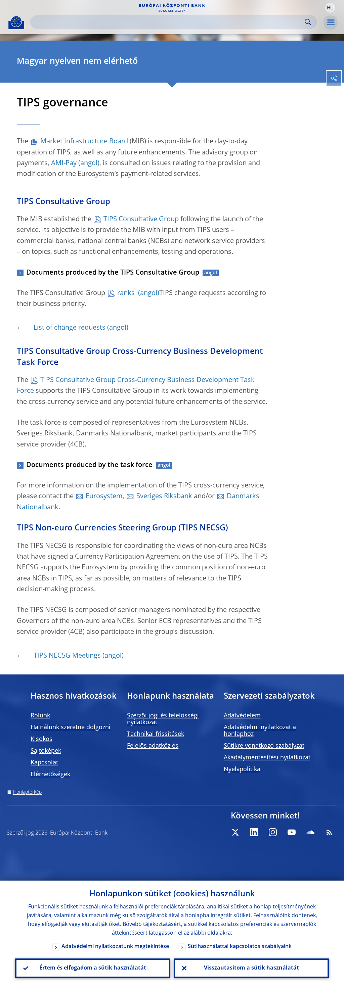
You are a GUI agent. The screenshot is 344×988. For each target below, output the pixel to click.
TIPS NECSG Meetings (67, 656)
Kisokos (41, 739)
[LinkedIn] (254, 832)
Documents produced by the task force (89, 465)
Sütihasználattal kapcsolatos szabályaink (240, 946)
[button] (330, 8)
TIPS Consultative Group (141, 219)
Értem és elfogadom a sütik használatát (92, 968)
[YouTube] (292, 832)
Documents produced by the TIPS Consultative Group (112, 273)
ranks (126, 293)
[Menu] (331, 22)
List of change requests (69, 328)
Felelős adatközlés (152, 746)
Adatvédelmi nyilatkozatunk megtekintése (115, 946)
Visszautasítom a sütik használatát (251, 968)
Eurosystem (104, 496)
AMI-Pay (64, 163)
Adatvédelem (242, 716)
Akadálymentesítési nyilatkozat (267, 758)
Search (307, 22)
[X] (235, 832)
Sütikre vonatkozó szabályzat (264, 746)
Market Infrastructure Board (84, 141)
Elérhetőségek (50, 774)
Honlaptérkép (27, 792)
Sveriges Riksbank (164, 496)
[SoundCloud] (310, 832)
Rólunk (40, 716)
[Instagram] (273, 832)
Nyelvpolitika (242, 769)
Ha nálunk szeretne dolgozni (71, 727)
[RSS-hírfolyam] (329, 832)
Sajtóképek (46, 751)
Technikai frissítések (155, 734)
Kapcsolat (44, 763)
